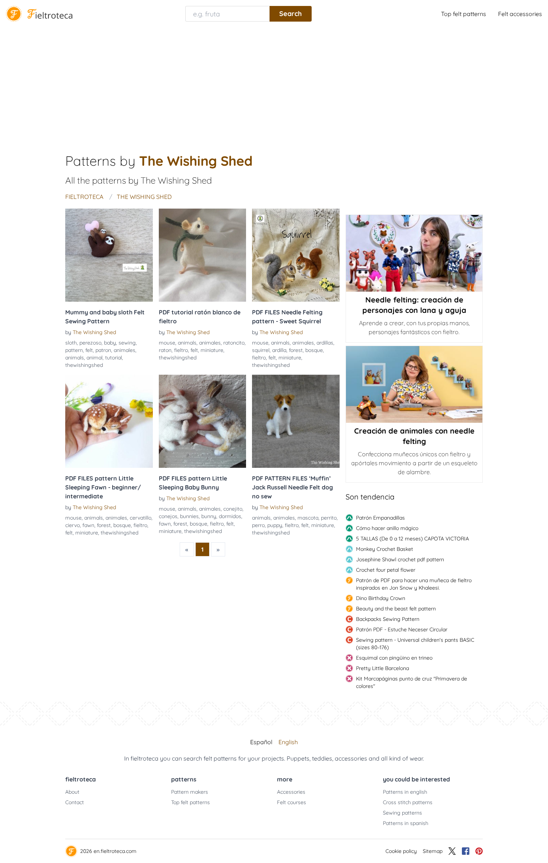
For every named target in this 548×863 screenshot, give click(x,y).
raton (165, 350)
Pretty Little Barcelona (382, 668)
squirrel (261, 350)
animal (94, 357)
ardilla (279, 350)
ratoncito (234, 342)
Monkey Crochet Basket (384, 549)
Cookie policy (401, 851)
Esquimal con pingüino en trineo (394, 657)
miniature (212, 350)
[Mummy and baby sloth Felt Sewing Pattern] (109, 255)
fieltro (181, 350)
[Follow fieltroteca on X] (452, 851)
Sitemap (433, 851)
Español (261, 742)
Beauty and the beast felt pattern (396, 608)
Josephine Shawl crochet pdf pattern (400, 559)
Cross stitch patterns (407, 802)
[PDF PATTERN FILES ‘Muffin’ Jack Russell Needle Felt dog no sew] (296, 421)
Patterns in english (405, 792)
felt (89, 350)
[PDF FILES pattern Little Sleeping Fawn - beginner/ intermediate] (109, 421)
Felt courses (291, 802)
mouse (167, 342)
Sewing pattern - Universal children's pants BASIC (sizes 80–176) (415, 644)
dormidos (230, 516)
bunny (208, 516)
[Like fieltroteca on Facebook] (465, 851)
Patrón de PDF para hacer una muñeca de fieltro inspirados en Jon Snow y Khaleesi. (414, 584)
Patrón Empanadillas (380, 517)
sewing (127, 342)
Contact (74, 802)
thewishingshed (84, 365)
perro (258, 525)
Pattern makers (189, 792)
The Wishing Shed (94, 332)
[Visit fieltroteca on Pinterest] (479, 851)
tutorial (113, 357)
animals (74, 357)
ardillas (324, 342)
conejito (232, 508)
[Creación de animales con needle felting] (414, 384)
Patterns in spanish (405, 823)
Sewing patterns (402, 812)
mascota (307, 517)
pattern (74, 350)
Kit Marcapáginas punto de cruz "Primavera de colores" (411, 682)
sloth (71, 342)
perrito (329, 517)
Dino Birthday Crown (380, 598)
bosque (314, 350)
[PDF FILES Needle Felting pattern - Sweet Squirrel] (296, 255)
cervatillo (140, 517)
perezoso (90, 342)
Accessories (291, 792)
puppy (274, 525)
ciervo (72, 525)
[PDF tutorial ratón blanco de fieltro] (202, 255)
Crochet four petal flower (385, 570)
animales (124, 350)
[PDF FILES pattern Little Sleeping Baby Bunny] (202, 421)
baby (110, 342)
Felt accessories (520, 14)
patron (103, 350)
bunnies (189, 516)
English (288, 742)
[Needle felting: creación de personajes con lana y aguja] (414, 253)
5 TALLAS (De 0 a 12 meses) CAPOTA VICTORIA (412, 538)
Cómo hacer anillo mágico (387, 528)
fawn (88, 525)
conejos (168, 516)
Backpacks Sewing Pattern (387, 619)
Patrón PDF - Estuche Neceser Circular (401, 629)
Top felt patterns (463, 14)
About (72, 792)
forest (296, 350)
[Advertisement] (274, 83)
